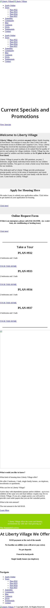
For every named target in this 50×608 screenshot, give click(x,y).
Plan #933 (13, 12)
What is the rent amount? (9, 502)
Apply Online (10, 5)
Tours (7, 8)
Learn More (4, 510)
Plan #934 (13, 14)
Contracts (8, 25)
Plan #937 (13, 16)
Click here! (4, 206)
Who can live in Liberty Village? (12, 488)
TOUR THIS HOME (8, 266)
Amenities (9, 18)
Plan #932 (13, 10)
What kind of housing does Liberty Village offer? (19, 477)
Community (9, 21)
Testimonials (9, 29)
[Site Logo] (13, 1)
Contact (8, 31)
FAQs (7, 27)
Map (6, 23)
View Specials (5, 125)
